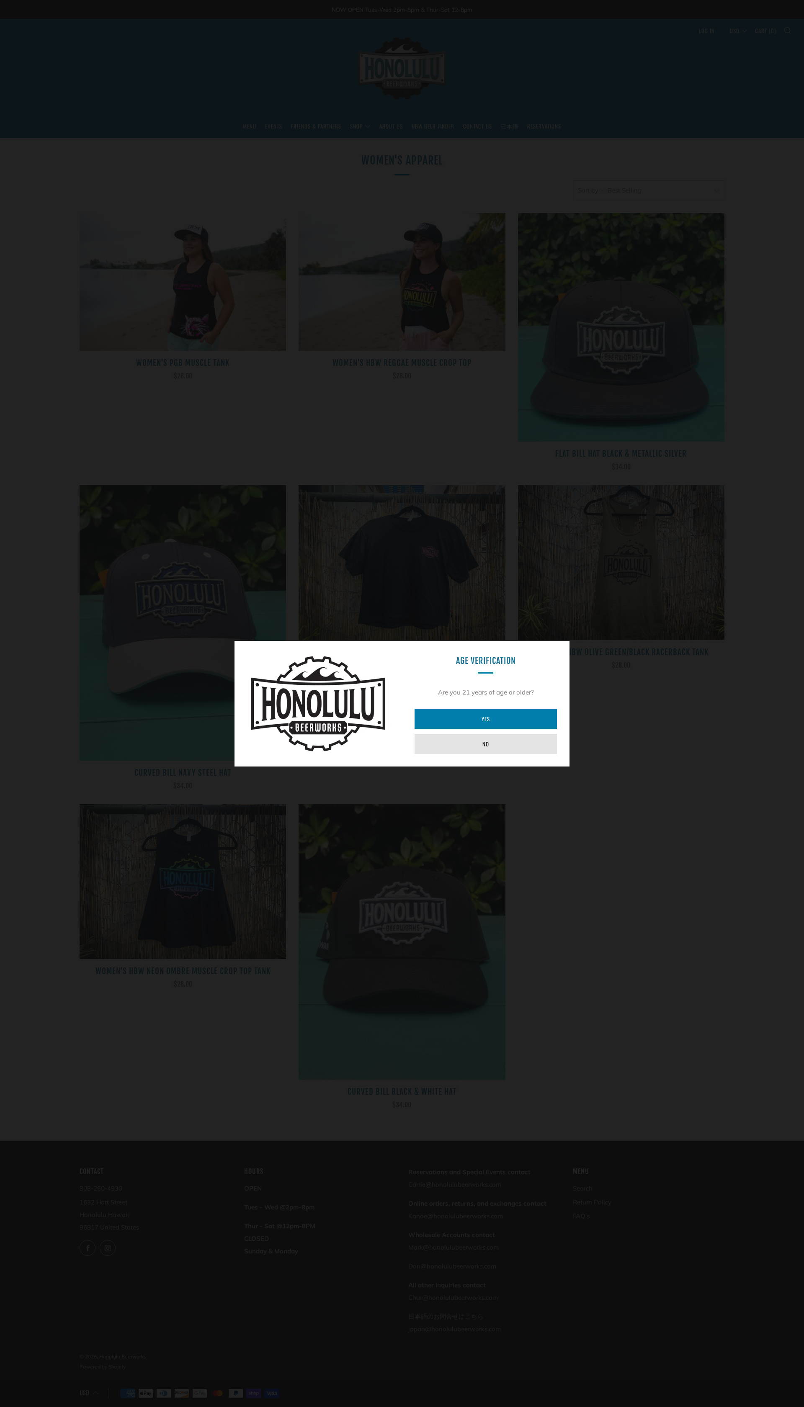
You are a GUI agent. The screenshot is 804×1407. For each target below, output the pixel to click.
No (485, 744)
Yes (486, 719)
